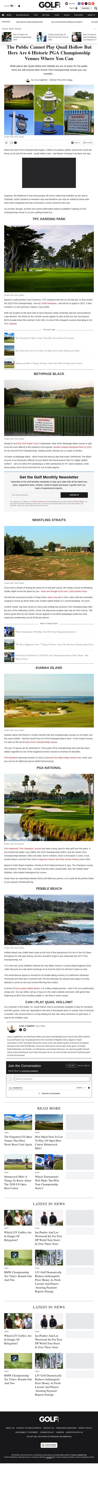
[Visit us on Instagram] (82, 3)
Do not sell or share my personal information (49, 1437)
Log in (80, 1066)
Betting (46, 15)
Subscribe (85, 8)
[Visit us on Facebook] (79, 3)
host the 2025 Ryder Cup (25, 443)
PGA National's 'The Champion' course (22, 848)
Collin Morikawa (48, 303)
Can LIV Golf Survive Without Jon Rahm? (67, 22)
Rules (66, 15)
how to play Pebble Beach (27, 988)
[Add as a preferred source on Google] (49, 1445)
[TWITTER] (21, 1029)
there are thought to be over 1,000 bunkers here (64, 591)
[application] (49, 173)
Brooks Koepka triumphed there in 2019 (72, 447)
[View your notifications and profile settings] (19, 6)
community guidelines (30, 1071)
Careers (60, 1432)
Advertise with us (74, 1432)
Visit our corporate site (79, 1455)
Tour (56, 15)
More (90, 15)
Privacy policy (85, 1428)
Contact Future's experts (28, 1428)
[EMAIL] (25, 1029)
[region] (49, 1078)
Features (78, 15)
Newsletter (89, 142)
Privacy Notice (79, 501)
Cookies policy (47, 1432)
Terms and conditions (66, 1428)
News (9, 15)
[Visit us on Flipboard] (93, 3)
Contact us (48, 1428)
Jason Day (52, 597)
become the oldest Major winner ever (63, 757)
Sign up (87, 1066)
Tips (36, 15)
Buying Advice (22, 15)
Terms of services (38, 501)
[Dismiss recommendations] (94, 28)
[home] (3, 15)
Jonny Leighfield (40, 80)
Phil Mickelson (11, 757)
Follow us (77, 142)
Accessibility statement (26, 1432)
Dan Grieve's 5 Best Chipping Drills (29, 22)
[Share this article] (6, 143)
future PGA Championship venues (41, 742)
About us (10, 1428)
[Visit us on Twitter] (86, 3)
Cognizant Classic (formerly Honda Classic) (58, 859)
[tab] (15, 1088)
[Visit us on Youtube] (89, 3)
